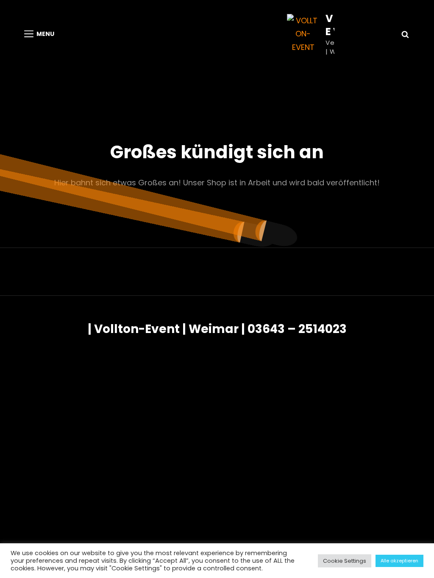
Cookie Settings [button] (344, 561)
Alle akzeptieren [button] (399, 560)
